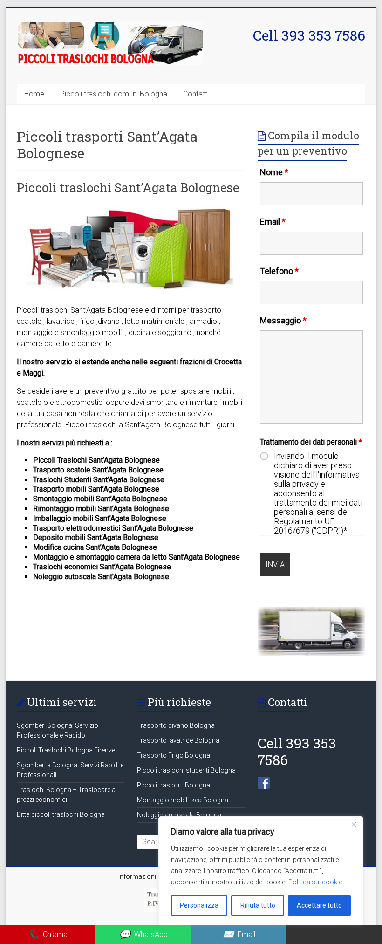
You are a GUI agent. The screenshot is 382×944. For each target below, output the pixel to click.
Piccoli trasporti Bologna (173, 785)
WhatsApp (143, 934)
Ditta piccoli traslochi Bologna (61, 814)
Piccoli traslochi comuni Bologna (113, 93)
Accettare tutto (319, 905)
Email (273, 221)
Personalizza (199, 905)
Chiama (48, 934)
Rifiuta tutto (257, 905)
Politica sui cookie (315, 882)
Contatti (196, 93)
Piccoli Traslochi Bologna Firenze (66, 750)
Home (34, 93)
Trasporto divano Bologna (176, 725)
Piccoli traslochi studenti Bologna (186, 770)
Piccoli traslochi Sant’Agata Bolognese (128, 187)
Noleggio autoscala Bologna (179, 815)
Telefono (279, 271)
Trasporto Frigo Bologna (173, 755)
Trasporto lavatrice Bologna (178, 740)
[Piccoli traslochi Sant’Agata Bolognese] (130, 207)
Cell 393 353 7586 (309, 35)
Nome (274, 172)
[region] (260, 870)
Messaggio (283, 320)
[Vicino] (353, 824)
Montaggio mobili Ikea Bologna (182, 800)
